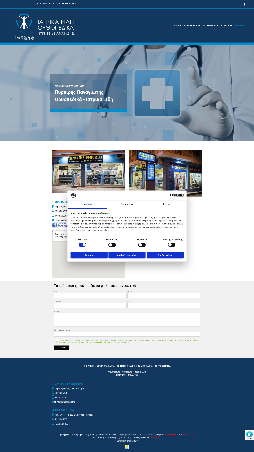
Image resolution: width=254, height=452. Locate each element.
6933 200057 (61, 216)
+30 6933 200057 (67, 3)
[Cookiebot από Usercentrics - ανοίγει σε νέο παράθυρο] (172, 195)
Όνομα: (56, 291)
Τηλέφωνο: (58, 301)
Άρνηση (89, 255)
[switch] (112, 245)
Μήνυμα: (57, 312)
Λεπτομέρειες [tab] (127, 204)
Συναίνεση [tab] (87, 205)
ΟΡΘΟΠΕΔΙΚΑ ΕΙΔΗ (191, 26)
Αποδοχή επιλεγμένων (127, 255)
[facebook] (245, 4)
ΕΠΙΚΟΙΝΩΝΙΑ (241, 26)
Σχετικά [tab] (166, 204)
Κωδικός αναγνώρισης (62, 330)
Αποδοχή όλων (165, 255)
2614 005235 (61, 211)
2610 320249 (155, 438)
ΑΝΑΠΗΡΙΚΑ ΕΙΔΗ (210, 26)
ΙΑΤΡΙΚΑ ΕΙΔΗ (226, 26)
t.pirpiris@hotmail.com (65, 220)
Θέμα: (129, 301)
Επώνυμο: (130, 291)
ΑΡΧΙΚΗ (177, 26)
